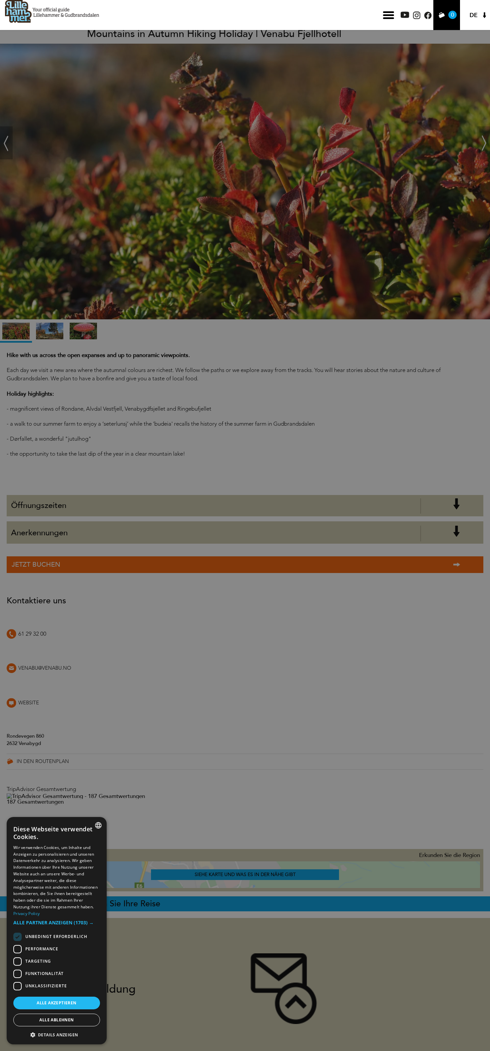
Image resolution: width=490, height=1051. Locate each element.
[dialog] (57, 930)
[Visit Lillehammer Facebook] (428, 17)
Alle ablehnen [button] (56, 1020)
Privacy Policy (26, 913)
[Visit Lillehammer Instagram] (417, 17)
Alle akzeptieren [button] (56, 1003)
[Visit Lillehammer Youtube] (405, 16)
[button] (56, 922)
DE (473, 15)
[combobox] (98, 825)
